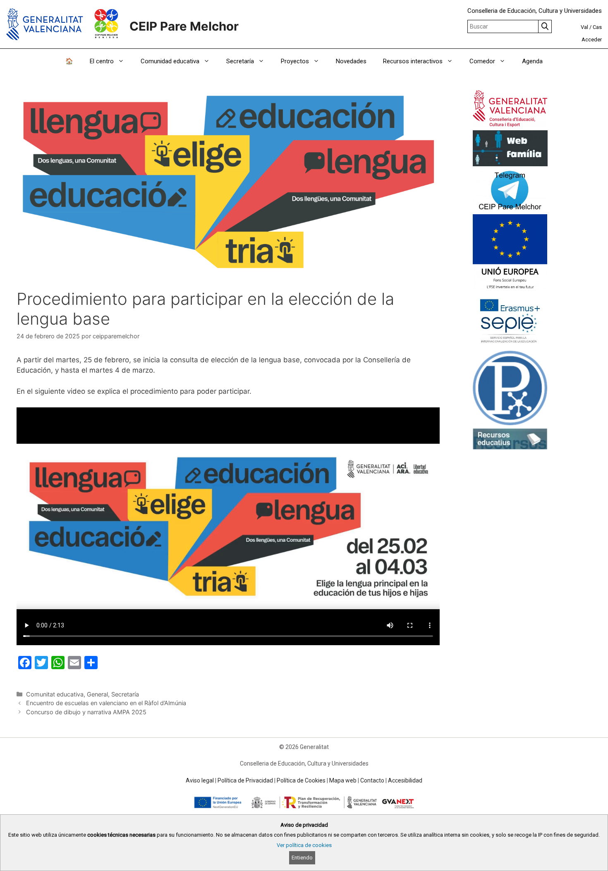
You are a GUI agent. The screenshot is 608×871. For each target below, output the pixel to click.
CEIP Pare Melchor (184, 26)
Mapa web (343, 780)
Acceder (592, 39)
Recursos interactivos (413, 61)
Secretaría (125, 694)
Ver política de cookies (304, 845)
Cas (597, 27)
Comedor (482, 61)
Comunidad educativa (170, 61)
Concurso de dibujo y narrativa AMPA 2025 (86, 711)
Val (584, 27)
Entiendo (302, 857)
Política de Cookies (301, 780)
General (97, 694)
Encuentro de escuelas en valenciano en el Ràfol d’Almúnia (106, 702)
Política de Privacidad (245, 780)
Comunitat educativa (55, 694)
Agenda (532, 61)
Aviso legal (200, 780)
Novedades (351, 61)
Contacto (372, 780)
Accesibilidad (405, 780)
